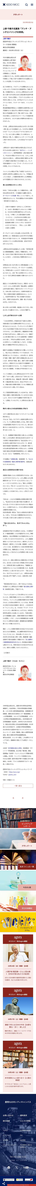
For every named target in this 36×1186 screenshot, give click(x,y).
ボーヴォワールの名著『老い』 (12, 196)
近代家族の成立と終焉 (14, 748)
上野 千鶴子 (7, 38)
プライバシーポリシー (9, 1145)
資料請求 (23, 1115)
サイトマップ (7, 1135)
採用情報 (5, 1140)
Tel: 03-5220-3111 (18, 1156)
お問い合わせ (8, 1115)
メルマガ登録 (25, 1121)
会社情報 (22, 1140)
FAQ (21, 1135)
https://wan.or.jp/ (14, 772)
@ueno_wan (12, 775)
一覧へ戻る (18, 786)
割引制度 (6, 1121)
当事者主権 (14, 459)
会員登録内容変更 (25, 1130)
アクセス (5, 1130)
